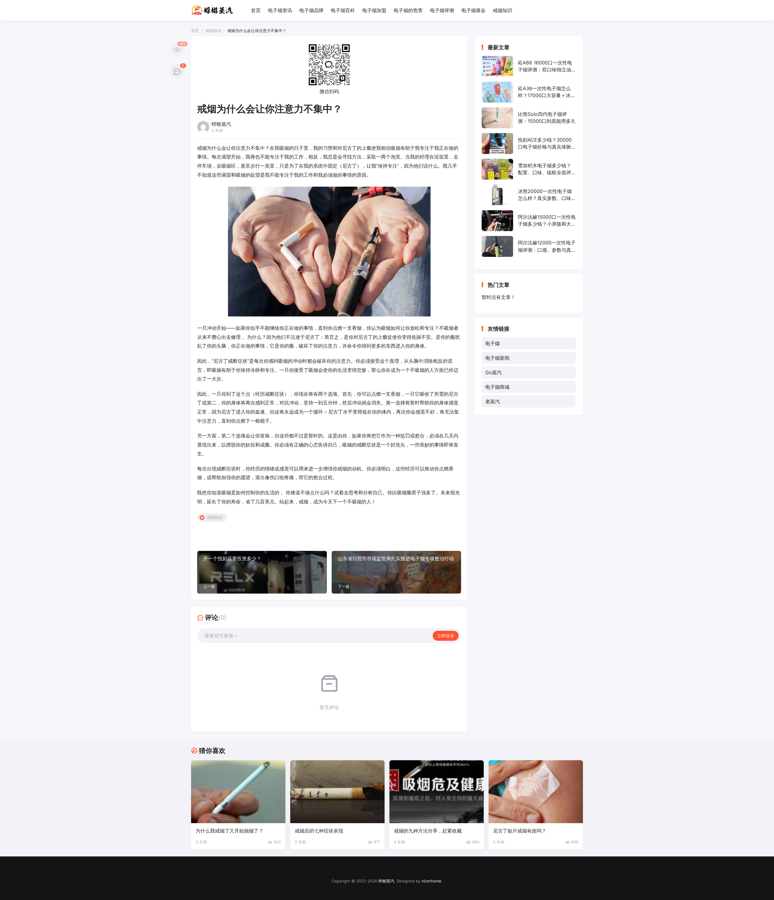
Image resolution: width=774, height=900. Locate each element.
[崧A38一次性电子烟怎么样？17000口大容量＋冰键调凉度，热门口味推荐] (529, 92)
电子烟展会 (473, 10)
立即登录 (445, 635)
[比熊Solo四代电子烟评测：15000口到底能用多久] (529, 117)
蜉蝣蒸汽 (386, 881)
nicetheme (431, 881)
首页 (256, 10)
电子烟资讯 (280, 10)
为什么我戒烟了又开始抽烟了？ (229, 831)
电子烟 (492, 343)
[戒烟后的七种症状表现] (337, 791)
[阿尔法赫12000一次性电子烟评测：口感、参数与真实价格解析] (529, 246)
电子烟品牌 (311, 10)
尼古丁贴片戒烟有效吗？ (519, 831)
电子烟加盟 (374, 10)
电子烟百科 (343, 10)
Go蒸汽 (493, 372)
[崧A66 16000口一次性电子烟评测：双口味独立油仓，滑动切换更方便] (529, 66)
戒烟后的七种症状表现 (319, 831)
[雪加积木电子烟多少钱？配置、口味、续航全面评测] (529, 169)
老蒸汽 (492, 401)
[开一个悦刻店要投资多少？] (262, 572)
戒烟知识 (502, 10)
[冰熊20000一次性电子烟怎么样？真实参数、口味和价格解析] (529, 195)
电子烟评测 (442, 10)
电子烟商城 (497, 387)
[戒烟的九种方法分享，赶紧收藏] (436, 791)
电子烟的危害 (408, 10)
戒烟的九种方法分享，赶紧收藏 (428, 831)
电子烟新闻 (497, 358)
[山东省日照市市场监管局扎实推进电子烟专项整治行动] (396, 572)
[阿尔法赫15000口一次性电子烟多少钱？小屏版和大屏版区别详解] (529, 220)
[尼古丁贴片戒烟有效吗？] (536, 791)
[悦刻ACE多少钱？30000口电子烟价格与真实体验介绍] (529, 143)
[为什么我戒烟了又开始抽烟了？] (238, 791)
